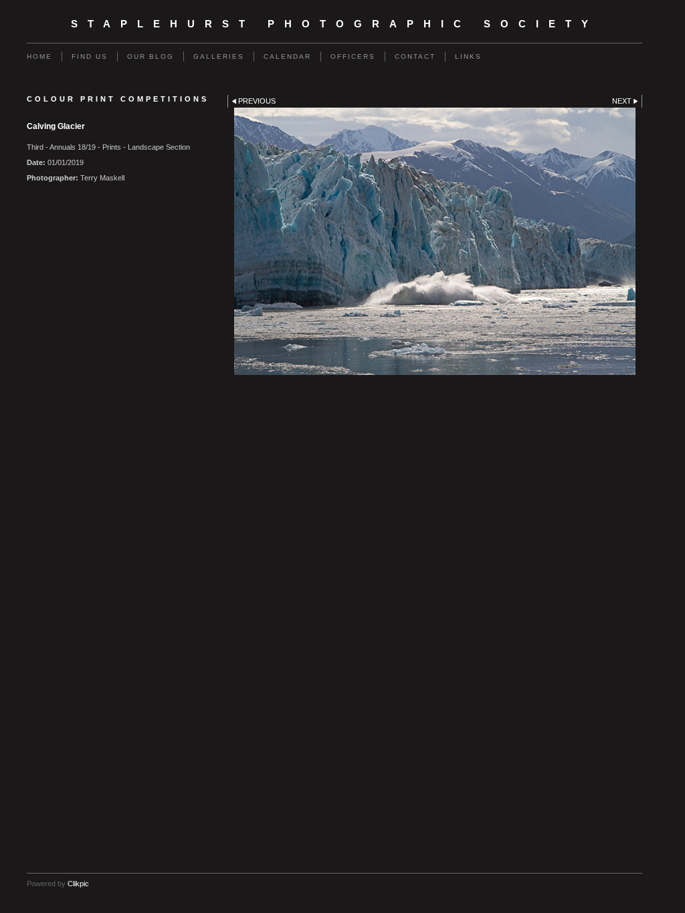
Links (468, 56)
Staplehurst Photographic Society (334, 24)
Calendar (287, 56)
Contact (415, 56)
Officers (352, 56)
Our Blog (150, 56)
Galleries (218, 56)
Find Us (90, 56)
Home (39, 56)
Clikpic (78, 884)
